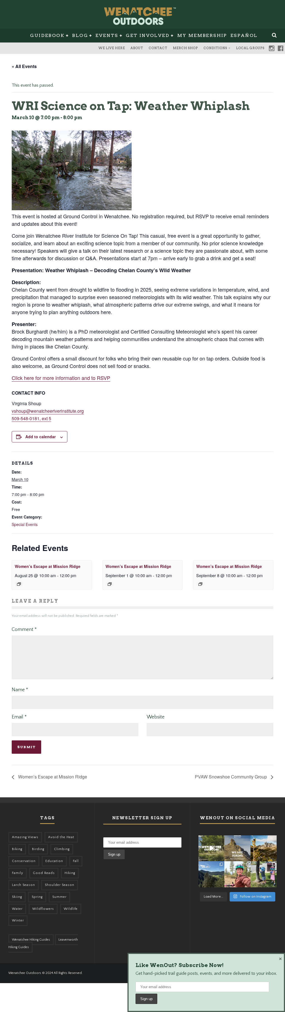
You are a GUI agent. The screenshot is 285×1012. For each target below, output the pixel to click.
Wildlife (71, 909)
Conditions (215, 48)
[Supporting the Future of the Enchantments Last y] (263, 848)
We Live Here (112, 48)
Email (19, 717)
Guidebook (47, 35)
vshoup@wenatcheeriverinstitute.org (48, 411)
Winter (18, 920)
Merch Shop (185, 48)
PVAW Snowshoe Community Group (231, 776)
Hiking (70, 873)
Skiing (17, 897)
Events (106, 35)
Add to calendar (40, 436)
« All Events (24, 66)
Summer (59, 897)
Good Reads (44, 873)
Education (54, 861)
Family (17, 873)
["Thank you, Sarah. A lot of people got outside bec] (237, 874)
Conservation (24, 861)
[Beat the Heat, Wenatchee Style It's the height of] (211, 848)
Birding (38, 849)
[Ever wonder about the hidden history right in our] (211, 874)
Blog (80, 35)
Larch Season (23, 885)
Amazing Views (25, 837)
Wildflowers (43, 909)
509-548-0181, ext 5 (31, 418)
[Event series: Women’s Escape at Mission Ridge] (19, 584)
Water (17, 909)
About (137, 48)
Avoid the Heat (61, 837)
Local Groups (250, 48)
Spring (37, 897)
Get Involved (147, 35)
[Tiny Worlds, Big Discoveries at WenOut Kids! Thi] (263, 874)
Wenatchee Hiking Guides (31, 939)
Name (20, 690)
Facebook (280, 48)
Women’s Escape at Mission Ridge (47, 566)
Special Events (25, 524)
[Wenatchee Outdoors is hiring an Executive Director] (237, 848)
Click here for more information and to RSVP (61, 377)
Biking (17, 849)
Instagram (271, 48)
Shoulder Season (59, 885)
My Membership (202, 35)
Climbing (62, 849)
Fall (76, 861)
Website (155, 717)
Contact (158, 48)
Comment (24, 629)
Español (244, 35)
